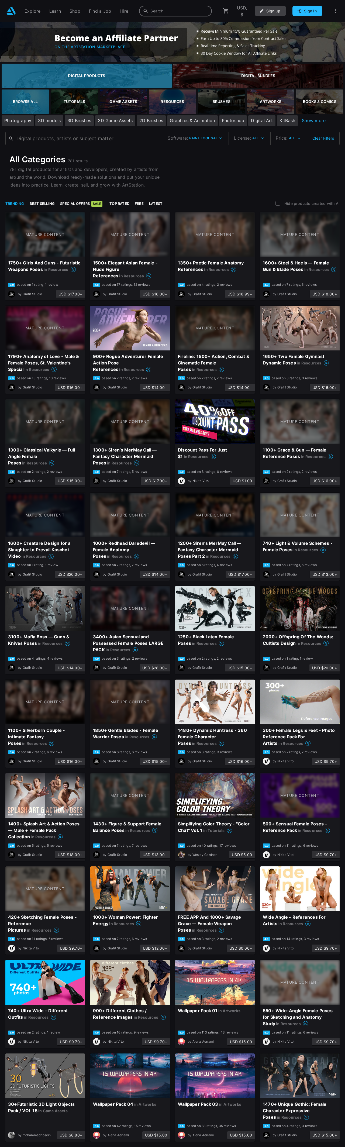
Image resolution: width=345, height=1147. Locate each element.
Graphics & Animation (192, 120)
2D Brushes (151, 120)
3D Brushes (79, 120)
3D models (49, 120)
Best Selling (42, 203)
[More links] (335, 10)
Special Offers (80, 203)
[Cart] (226, 10)
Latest (156, 203)
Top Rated (119, 203)
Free (139, 203)
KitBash (287, 120)
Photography (17, 120)
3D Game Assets (115, 120)
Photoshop (233, 120)
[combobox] (175, 11)
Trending (14, 203)
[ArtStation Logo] (11, 11)
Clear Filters (323, 138)
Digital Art (261, 120)
